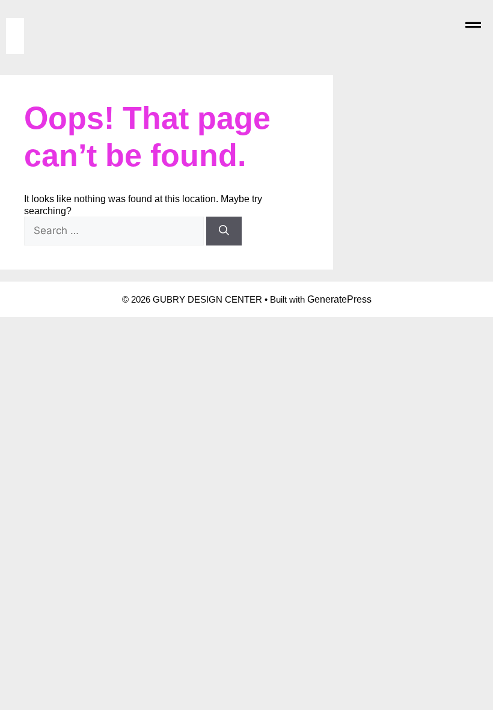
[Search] (224, 231)
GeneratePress (339, 299)
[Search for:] (115, 231)
